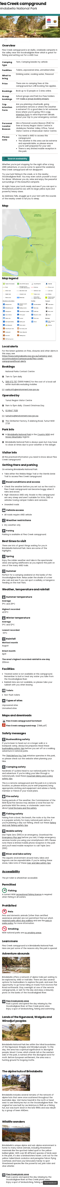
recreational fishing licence (29, 894)
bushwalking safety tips (13, 748)
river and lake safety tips (39, 863)
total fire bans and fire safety (22, 808)
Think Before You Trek (16, 755)
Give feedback (50, 1183)
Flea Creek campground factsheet (24, 721)
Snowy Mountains (13, 437)
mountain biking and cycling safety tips (27, 777)
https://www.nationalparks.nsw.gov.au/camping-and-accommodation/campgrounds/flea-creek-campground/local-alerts (27, 359)
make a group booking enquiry (34, 98)
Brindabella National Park (19, 434)
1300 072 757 (11, 381)
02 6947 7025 (11, 410)
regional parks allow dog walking (17, 920)
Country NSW (43, 434)
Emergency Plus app (11, 837)
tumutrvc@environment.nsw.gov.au (21, 416)
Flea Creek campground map (26, 725)
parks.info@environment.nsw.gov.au (22, 389)
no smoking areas (33, 932)
